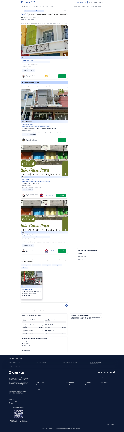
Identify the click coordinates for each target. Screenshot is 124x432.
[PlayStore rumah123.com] (23, 421)
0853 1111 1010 (21, 393)
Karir (37, 387)
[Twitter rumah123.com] (102, 372)
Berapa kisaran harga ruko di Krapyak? (80, 315)
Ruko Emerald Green (26, 350)
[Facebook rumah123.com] (99, 372)
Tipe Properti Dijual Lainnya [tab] (15, 358)
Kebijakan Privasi (70, 379)
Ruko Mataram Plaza (26, 348)
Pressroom (38, 389)
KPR (52, 382)
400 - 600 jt (26, 86)
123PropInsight (39, 392)
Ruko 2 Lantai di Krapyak (82, 259)
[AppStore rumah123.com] (13, 421)
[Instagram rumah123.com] (105, 372)
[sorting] (27, 14)
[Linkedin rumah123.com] (111, 372)
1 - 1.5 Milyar (53, 86)
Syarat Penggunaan (70, 382)
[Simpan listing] (65, 27)
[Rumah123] (28, 2)
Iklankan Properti (55, 379)
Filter (23, 14)
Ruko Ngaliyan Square (26, 341)
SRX (85, 384)
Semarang (39, 310)
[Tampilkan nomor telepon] (52, 195)
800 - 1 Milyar (44, 86)
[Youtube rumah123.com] (107, 372)
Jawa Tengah (33, 310)
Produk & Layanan (40, 382)
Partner (37, 384)
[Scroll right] (66, 23)
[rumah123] (16, 373)
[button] (42, 11)
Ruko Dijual (27, 310)
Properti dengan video (41, 14)
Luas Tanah (55, 14)
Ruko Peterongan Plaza (26, 345)
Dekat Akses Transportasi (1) (38, 23)
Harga (49, 14)
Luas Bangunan (63, 14)
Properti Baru (32, 14)
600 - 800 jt (35, 86)
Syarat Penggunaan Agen (72, 384)
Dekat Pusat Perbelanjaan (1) (53, 23)
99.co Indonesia (88, 379)
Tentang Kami (39, 379)
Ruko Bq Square (25, 343)
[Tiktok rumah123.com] (114, 372)
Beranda (22, 310)
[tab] (90, 253)
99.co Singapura (88, 382)
